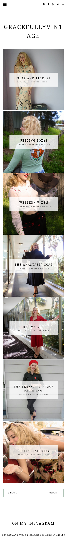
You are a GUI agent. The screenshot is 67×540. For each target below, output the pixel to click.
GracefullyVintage (13, 535)
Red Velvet (33, 327)
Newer (14, 493)
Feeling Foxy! (33, 140)
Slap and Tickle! (33, 78)
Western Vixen (33, 203)
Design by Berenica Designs (49, 535)
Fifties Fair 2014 (34, 451)
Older (53, 493)
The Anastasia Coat (34, 265)
